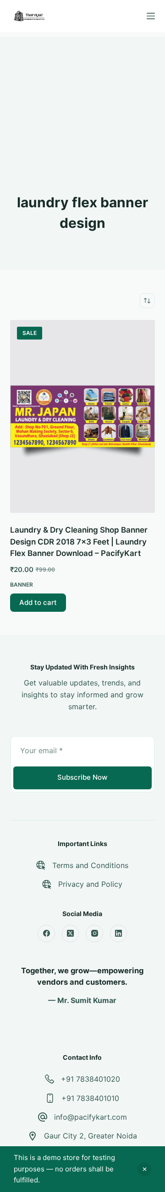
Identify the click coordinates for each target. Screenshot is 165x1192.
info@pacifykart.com (90, 1117)
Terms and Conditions (90, 865)
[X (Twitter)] (70, 933)
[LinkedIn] (118, 933)
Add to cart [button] (38, 602)
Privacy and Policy (90, 884)
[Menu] (151, 16)
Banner (21, 584)
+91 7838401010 (90, 1098)
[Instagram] (94, 933)
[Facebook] (46, 933)
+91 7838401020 (90, 1079)
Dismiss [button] (144, 1169)
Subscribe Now (82, 777)
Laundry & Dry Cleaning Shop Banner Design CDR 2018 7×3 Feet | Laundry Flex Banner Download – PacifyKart (79, 541)
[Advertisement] (82, 94)
